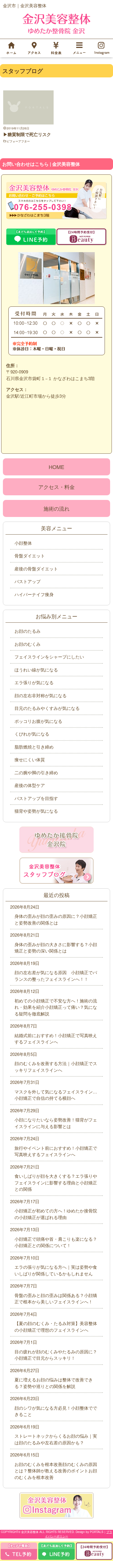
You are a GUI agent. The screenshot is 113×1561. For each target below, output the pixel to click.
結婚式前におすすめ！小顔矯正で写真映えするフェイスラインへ (55, 1038)
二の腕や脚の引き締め (36, 772)
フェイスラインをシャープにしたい (49, 657)
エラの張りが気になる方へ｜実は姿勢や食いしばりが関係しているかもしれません (55, 1270)
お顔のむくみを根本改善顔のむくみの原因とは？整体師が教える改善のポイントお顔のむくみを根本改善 (55, 1470)
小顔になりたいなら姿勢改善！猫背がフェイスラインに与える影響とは (55, 1123)
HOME (56, 466)
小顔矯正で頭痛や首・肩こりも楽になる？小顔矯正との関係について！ (55, 1242)
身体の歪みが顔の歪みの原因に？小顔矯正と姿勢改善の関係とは (55, 919)
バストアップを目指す (36, 798)
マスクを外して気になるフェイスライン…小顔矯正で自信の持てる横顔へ (55, 1095)
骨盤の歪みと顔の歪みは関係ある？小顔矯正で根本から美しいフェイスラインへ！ (55, 1298)
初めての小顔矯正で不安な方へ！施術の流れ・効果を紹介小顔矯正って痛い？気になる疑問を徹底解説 (55, 1007)
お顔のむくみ (27, 644)
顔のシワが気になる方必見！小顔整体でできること (55, 1411)
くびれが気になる (31, 734)
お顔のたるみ (27, 631)
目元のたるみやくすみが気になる (47, 708)
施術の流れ (56, 508)
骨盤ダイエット (29, 555)
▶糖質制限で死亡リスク (27, 134)
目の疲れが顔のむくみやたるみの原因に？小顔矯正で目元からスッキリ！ (55, 1354)
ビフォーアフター (18, 141)
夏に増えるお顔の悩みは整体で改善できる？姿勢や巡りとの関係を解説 (53, 1382)
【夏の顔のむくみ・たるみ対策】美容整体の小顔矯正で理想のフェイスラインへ (55, 1326)
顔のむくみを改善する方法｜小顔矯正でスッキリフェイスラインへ (55, 1066)
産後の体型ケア (29, 785)
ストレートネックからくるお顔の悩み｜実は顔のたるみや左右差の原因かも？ (55, 1439)
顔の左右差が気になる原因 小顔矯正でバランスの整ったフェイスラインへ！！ (55, 975)
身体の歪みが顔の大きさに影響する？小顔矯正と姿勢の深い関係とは (55, 947)
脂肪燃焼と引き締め (34, 747)
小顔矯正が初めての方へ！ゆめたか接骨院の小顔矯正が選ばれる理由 (55, 1214)
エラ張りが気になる (34, 682)
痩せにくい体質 (29, 759)
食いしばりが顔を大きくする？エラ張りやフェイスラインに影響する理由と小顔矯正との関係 (55, 1182)
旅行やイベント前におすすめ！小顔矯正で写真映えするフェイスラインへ (55, 1151)
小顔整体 (23, 543)
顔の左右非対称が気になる (40, 695)
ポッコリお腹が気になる (38, 721)
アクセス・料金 (56, 486)
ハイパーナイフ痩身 (34, 594)
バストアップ (27, 581)
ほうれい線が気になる (36, 670)
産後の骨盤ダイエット (36, 568)
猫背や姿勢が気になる (36, 811)
